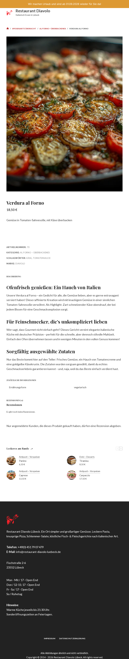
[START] (7, 29)
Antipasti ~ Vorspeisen (29, 457)
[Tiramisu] (71, 460)
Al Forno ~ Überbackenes (35, 252)
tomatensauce (42, 258)
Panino (22, 460)
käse (29, 258)
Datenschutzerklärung (72, 638)
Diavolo (20, 263)
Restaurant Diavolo (33, 10)
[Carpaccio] (71, 475)
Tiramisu (84, 460)
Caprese (23, 475)
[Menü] (121, 12)
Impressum (49, 638)
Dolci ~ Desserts (87, 457)
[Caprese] (11, 475)
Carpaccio (84, 475)
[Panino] (11, 460)
